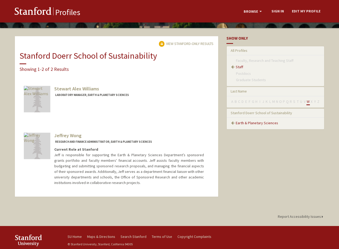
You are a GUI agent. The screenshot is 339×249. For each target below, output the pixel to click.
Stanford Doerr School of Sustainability (261, 112)
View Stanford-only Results (189, 43)
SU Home (75, 236)
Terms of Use (162, 236)
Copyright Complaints (194, 236)
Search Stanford (133, 236)
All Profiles (239, 50)
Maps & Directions (101, 236)
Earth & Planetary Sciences (257, 123)
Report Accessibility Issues (300, 216)
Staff (239, 66)
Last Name (239, 91)
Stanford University (37, 240)
